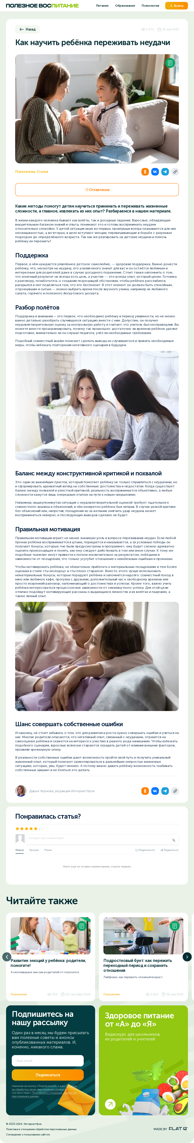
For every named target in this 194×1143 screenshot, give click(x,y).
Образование (125, 5)
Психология (150, 5)
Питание (102, 5)
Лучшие (34, 850)
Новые (20, 850)
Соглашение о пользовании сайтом (28, 1134)
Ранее (48, 850)
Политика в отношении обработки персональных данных (41, 1129)
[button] (6, 956)
